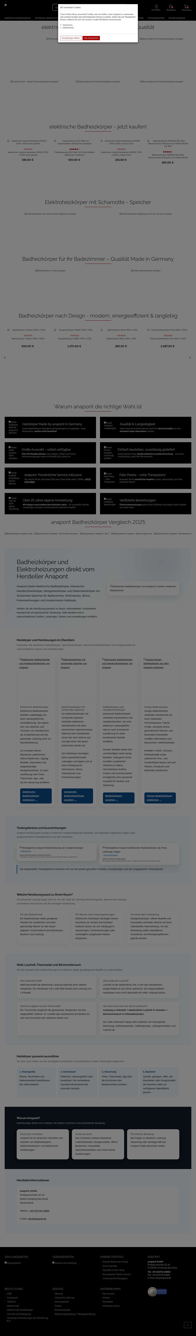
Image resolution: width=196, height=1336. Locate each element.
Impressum (68, 25)
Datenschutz (68, 28)
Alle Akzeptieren (91, 38)
